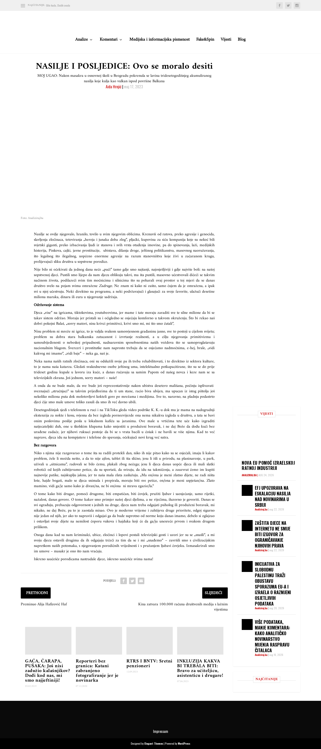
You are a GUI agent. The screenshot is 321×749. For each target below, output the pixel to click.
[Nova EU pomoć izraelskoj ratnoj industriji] (269, 440)
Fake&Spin (205, 40)
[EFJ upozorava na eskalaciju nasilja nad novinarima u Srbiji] (247, 490)
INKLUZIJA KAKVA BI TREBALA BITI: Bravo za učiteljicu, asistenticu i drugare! (200, 668)
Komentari (108, 40)
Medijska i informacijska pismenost (159, 40)
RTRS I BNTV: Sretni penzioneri (149, 663)
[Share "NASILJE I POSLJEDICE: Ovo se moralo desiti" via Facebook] (123, 581)
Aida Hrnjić (113, 86)
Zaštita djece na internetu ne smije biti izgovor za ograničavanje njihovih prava (272, 534)
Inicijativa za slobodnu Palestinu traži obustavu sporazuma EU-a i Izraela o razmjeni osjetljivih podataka (273, 584)
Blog (242, 40)
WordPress (184, 743)
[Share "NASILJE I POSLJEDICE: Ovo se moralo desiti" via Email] (141, 581)
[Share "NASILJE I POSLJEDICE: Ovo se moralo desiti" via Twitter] (132, 581)
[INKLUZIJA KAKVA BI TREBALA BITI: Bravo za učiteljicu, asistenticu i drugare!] (200, 641)
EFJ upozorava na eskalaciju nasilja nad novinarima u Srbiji (273, 496)
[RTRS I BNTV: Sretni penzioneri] (149, 641)
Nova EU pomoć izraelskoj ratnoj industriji (268, 465)
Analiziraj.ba (249, 475)
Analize (81, 40)
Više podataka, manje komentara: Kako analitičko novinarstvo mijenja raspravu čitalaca (272, 636)
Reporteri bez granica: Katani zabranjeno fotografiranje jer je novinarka (97, 671)
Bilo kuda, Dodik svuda (58, 5)
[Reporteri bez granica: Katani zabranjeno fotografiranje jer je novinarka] (99, 641)
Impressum (160, 731)
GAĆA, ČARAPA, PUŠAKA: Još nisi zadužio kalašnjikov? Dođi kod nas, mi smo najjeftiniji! (47, 671)
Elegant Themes (153, 743)
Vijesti (226, 40)
